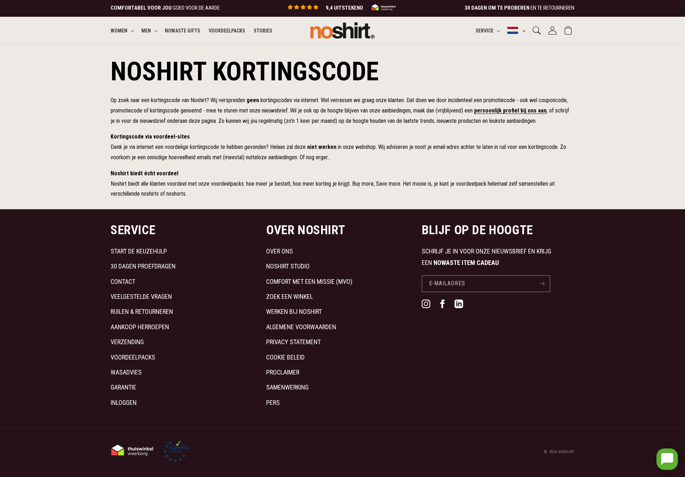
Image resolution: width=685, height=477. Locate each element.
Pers (273, 402)
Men (146, 30)
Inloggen (124, 402)
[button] (121, 30)
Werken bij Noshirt (294, 311)
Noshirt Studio (288, 266)
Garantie (123, 387)
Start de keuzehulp (139, 251)
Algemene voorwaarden (301, 327)
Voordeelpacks (133, 357)
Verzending (127, 342)
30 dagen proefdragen (143, 266)
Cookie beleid (285, 357)
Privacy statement (293, 342)
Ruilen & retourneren (142, 311)
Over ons (279, 251)
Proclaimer (282, 372)
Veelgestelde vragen (141, 296)
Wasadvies (126, 372)
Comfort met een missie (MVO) (309, 281)
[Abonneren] (542, 283)
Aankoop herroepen (140, 327)
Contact (123, 281)
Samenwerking (287, 387)
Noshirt (566, 452)
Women (119, 30)
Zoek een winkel (289, 296)
